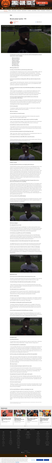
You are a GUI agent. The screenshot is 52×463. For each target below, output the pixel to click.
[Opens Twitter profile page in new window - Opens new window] (14, 22)
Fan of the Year (38, 436)
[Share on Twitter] (37, 22)
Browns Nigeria (47, 436)
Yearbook (3, 445)
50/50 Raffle (38, 444)
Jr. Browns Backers (38, 440)
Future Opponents (28, 436)
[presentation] (50, 426)
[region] (26, 460)
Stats (3, 440)
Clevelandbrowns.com (15, 21)
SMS (47, 440)
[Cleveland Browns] (26, 456)
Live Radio (11, 438)
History (3, 444)
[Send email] (39, 22)
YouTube (11, 444)
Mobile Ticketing (18, 442)
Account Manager (18, 436)
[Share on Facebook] (36, 22)
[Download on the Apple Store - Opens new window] (23, 452)
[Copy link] (41, 22)
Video (10, 434)
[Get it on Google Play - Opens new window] (29, 453)
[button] (26, 39)
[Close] (51, 460)
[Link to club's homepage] (2, 8)
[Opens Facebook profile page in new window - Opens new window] (13, 22)
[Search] (37, 8)
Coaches (3, 434)
